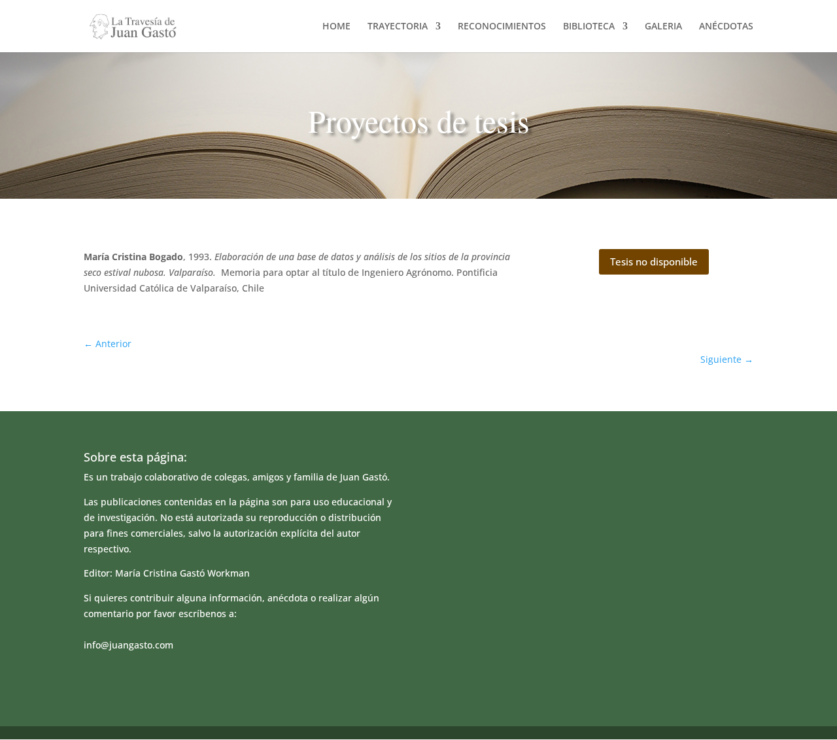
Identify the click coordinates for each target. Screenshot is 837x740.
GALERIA (663, 27)
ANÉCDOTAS (726, 27)
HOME (336, 27)
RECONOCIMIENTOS (502, 27)
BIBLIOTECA (589, 27)
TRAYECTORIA (397, 27)
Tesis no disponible (654, 261)
